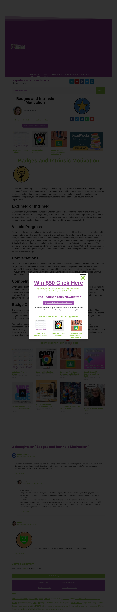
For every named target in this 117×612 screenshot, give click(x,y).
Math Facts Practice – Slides (40, 334)
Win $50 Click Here (58, 283)
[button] (83, 278)
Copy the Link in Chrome (58, 334)
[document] (58, 306)
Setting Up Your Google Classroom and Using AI (76, 335)
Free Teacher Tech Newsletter (58, 297)
